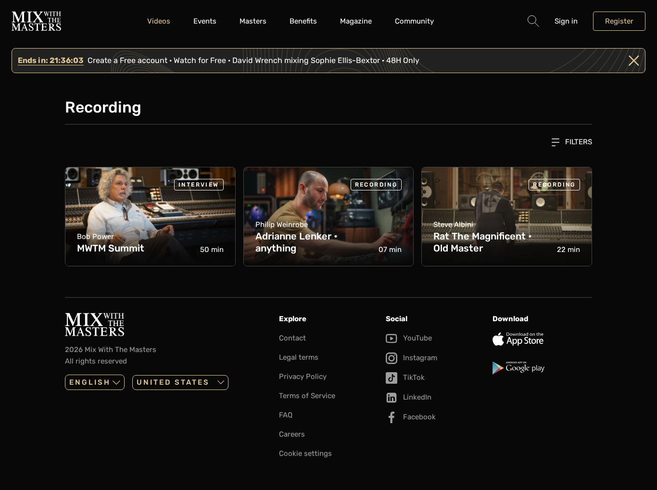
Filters (577, 142)
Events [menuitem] (204, 21)
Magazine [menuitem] (356, 21)
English (90, 382)
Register (619, 21)
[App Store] (542, 339)
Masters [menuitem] (253, 21)
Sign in (566, 21)
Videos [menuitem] (158, 21)
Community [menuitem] (414, 21)
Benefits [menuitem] (303, 21)
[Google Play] (542, 368)
